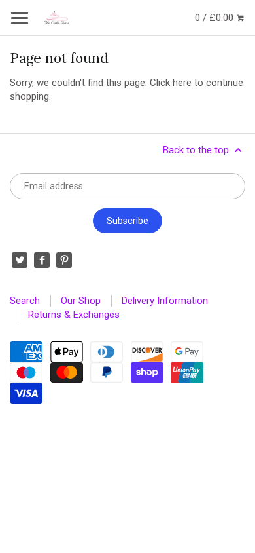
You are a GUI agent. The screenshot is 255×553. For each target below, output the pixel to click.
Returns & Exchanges (74, 314)
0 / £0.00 (215, 18)
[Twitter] (19, 260)
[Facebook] (42, 260)
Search (25, 301)
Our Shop (81, 301)
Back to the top (197, 150)
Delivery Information (165, 301)
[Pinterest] (64, 260)
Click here (171, 82)
